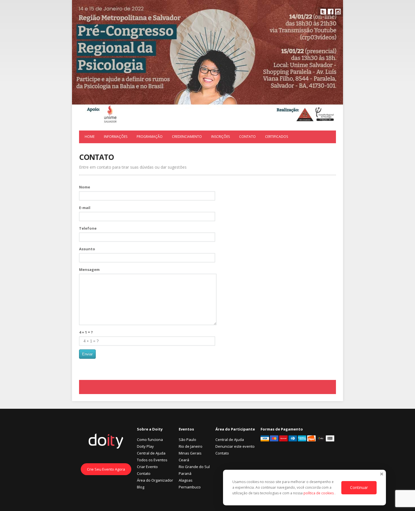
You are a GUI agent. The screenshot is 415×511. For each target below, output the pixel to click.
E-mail (84, 207)
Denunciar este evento (235, 446)
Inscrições (220, 136)
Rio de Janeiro (190, 446)
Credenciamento (187, 136)
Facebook (330, 11)
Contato (247, 136)
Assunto (87, 248)
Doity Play (145, 446)
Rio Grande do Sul (194, 466)
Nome (84, 187)
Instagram (338, 11)
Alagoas (186, 480)
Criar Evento (147, 466)
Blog (140, 487)
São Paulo (187, 439)
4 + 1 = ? (86, 332)
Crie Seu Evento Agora (106, 469)
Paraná (185, 473)
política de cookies (319, 493)
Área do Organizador (155, 480)
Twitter (323, 11)
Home (90, 136)
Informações (115, 136)
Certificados (276, 136)
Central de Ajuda (151, 453)
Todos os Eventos (152, 459)
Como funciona (150, 439)
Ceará (184, 459)
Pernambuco (190, 487)
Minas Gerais (190, 453)
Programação (150, 136)
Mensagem (89, 269)
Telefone (88, 228)
